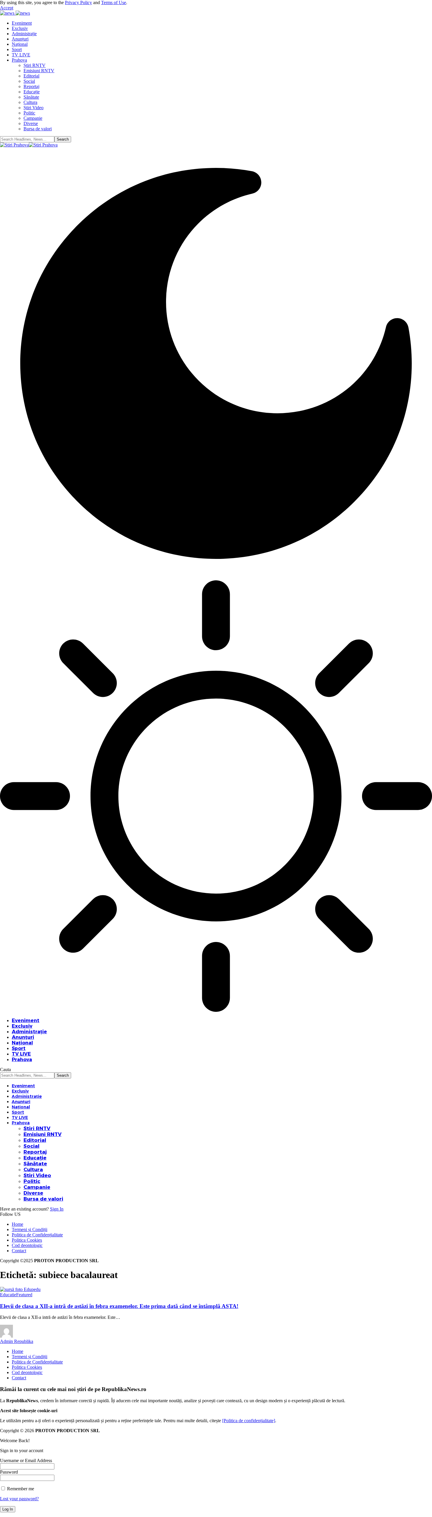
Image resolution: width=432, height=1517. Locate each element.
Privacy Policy (78, 2)
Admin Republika (16, 1341)
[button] (6, 7)
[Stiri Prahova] (29, 144)
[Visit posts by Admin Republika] (6, 1336)
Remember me (20, 1488)
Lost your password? (19, 1498)
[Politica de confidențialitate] (248, 1420)
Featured (24, 1294)
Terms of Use (113, 2)
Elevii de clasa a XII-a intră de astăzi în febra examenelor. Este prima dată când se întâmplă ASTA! (119, 1306)
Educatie (8, 1294)
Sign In (56, 1208)
